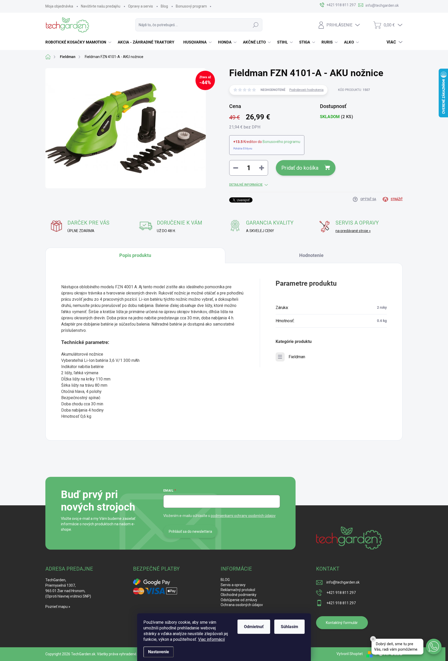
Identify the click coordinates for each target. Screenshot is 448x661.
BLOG (225, 580)
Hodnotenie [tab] (311, 255)
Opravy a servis (140, 6)
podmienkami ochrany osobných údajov (243, 516)
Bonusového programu (281, 142)
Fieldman (297, 356)
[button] (434, 646)
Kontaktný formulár (342, 623)
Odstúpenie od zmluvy (239, 600)
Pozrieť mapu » (57, 607)
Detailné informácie (246, 184)
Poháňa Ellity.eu (242, 148)
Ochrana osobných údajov (242, 605)
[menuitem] (79, 42)
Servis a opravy (233, 585)
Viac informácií (211, 639)
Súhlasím (289, 626)
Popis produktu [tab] (135, 255)
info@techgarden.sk (343, 582)
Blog (164, 6)
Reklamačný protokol (238, 590)
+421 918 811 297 (341, 593)
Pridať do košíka (299, 168)
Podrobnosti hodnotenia (306, 90)
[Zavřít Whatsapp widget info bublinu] (373, 639)
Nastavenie (158, 651)
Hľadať (255, 25)
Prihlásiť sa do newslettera (190, 531)
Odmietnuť (254, 626)
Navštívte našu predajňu (100, 6)
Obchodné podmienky (238, 595)
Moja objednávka (59, 6)
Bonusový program (191, 6)
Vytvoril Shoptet (350, 654)
